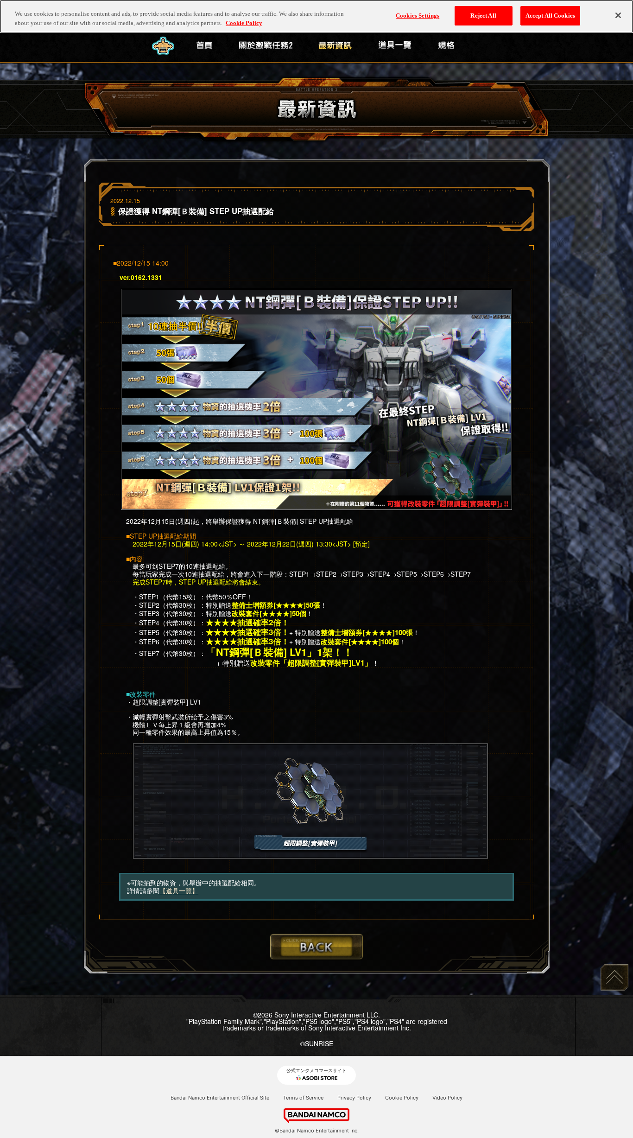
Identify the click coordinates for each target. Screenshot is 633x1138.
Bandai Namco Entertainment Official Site (220, 1097)
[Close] (618, 15)
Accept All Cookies (550, 15)
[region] (316, 16)
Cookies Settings (417, 15)
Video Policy (447, 1097)
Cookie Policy (401, 1097)
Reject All (483, 15)
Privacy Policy (354, 1097)
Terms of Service (303, 1097)
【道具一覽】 (178, 890)
